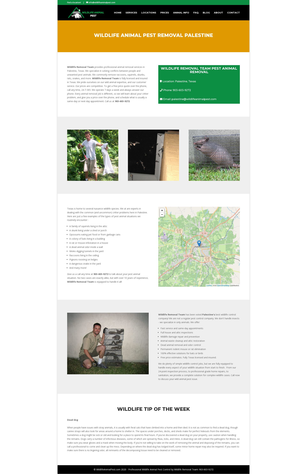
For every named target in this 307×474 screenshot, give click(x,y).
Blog (206, 13)
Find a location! (74, 2)
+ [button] (162, 210)
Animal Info (181, 13)
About (218, 13)
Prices (164, 13)
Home (117, 13)
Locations (148, 13)
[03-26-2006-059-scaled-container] (108, 373)
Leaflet (209, 285)
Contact (233, 13)
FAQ (196, 13)
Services (131, 13)
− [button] (162, 214)
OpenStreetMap (223, 285)
